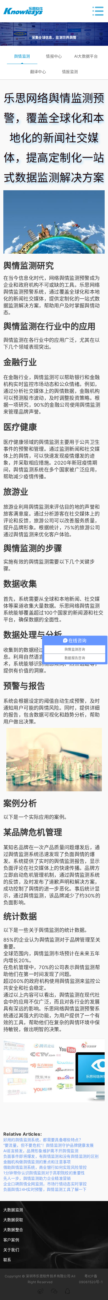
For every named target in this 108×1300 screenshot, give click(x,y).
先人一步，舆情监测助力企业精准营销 (37, 1178)
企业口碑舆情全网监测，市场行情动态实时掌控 (45, 1183)
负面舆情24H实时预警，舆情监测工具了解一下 (45, 1189)
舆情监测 (22, 56)
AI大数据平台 (86, 56)
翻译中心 (38, 71)
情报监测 (70, 71)
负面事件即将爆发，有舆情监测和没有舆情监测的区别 (51, 1156)
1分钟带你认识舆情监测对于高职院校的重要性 (44, 1172)
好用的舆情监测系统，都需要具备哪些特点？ (43, 1139)
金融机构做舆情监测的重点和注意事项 (37, 1161)
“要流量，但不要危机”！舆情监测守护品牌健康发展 (48, 1145)
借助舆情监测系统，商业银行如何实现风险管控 (45, 1167)
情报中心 (54, 56)
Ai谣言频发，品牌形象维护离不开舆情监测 (40, 1150)
